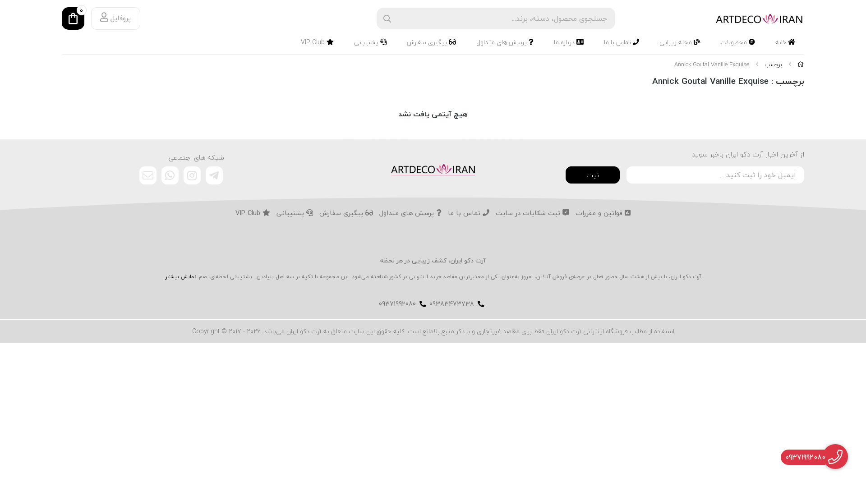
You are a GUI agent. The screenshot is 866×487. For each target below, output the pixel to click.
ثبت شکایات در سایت (529, 213)
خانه (781, 42)
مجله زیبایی (676, 42)
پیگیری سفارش (428, 42)
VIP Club (314, 42)
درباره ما (565, 42)
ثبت (592, 175)
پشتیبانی (367, 42)
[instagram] (192, 175)
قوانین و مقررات (600, 213)
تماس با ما (618, 42)
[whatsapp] (170, 175)
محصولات (734, 42)
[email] (148, 175)
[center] (387, 18)
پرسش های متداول (502, 42)
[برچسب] (433, 169)
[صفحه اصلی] (800, 64)
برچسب (773, 64)
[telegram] (214, 175)
